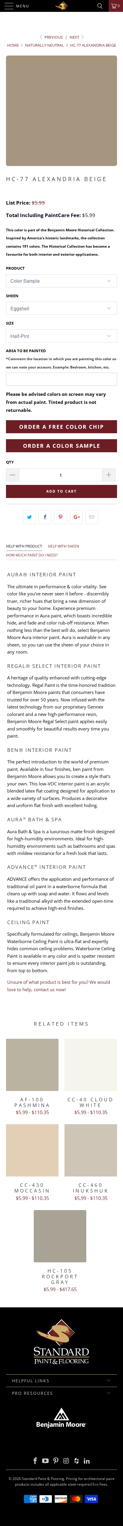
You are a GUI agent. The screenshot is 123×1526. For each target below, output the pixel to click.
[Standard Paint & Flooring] (61, 6)
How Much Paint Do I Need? (32, 555)
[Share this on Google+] (76, 517)
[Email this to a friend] (91, 517)
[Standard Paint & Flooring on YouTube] (45, 1461)
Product (15, 268)
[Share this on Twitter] (29, 517)
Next (75, 37)
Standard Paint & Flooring (43, 1478)
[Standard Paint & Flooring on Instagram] (66, 1461)
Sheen (12, 295)
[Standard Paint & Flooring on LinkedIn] (87, 1461)
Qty (10, 462)
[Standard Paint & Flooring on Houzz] (76, 1461)
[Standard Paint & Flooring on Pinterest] (56, 1461)
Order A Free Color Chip (61, 426)
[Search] (102, 6)
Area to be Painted (61, 358)
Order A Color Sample (61, 445)
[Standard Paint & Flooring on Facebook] (35, 1461)
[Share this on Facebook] (45, 517)
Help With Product (24, 546)
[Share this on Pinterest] (60, 517)
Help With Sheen (63, 546)
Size (10, 323)
